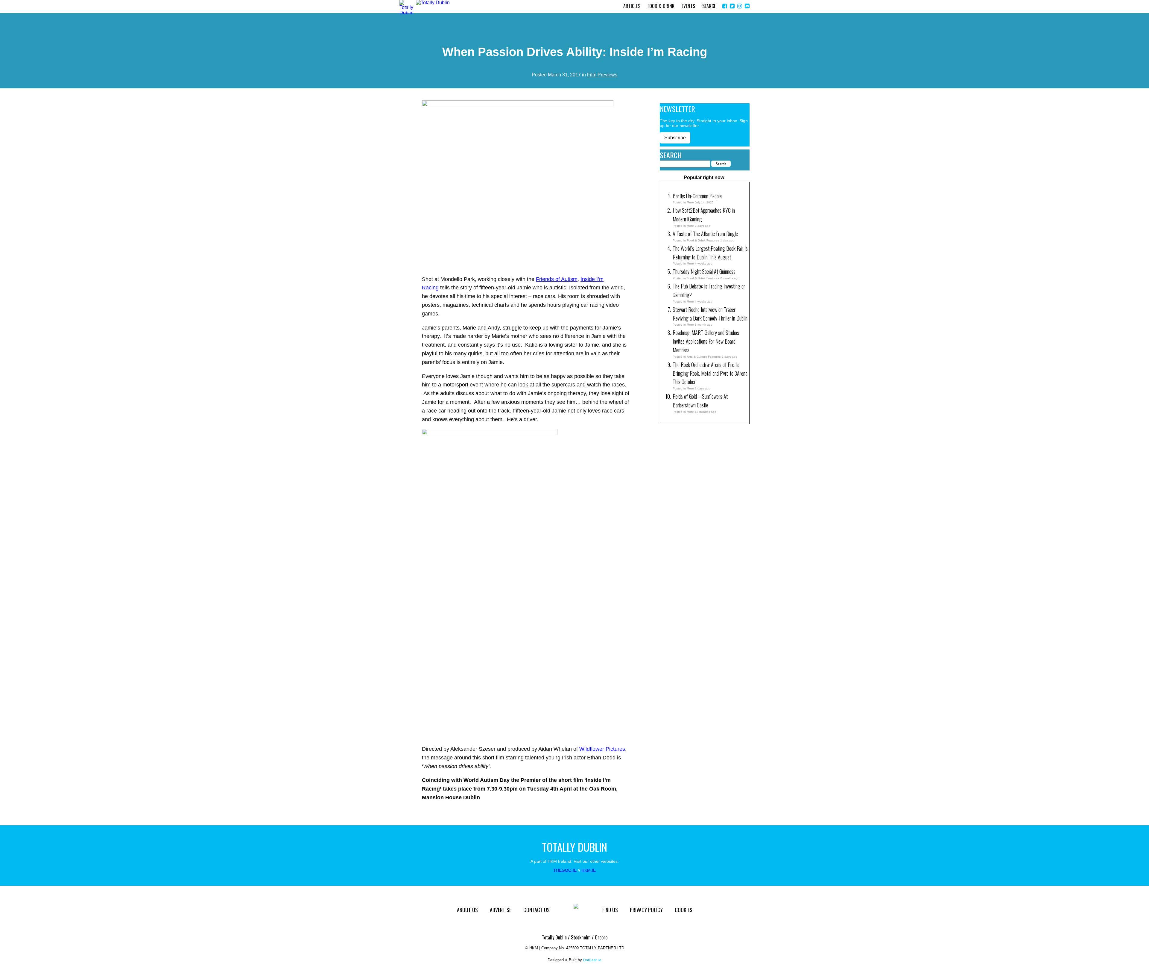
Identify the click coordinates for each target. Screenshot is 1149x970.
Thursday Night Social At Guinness (704, 271)
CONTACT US (536, 910)
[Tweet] (732, 6)
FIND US (610, 910)
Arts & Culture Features (704, 356)
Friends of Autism (556, 279)
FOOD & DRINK (661, 6)
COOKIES (683, 910)
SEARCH (709, 6)
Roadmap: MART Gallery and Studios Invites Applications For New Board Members (706, 341)
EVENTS (688, 6)
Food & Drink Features (703, 240)
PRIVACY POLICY (646, 910)
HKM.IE (588, 870)
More (690, 202)
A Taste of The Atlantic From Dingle (705, 234)
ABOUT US (467, 910)
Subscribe (675, 137)
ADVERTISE (500, 910)
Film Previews (602, 74)
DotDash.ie (592, 960)
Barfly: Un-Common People (698, 196)
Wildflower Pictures (602, 749)
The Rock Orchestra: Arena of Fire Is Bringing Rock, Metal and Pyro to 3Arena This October (710, 373)
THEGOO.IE (565, 870)
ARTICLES (631, 6)
